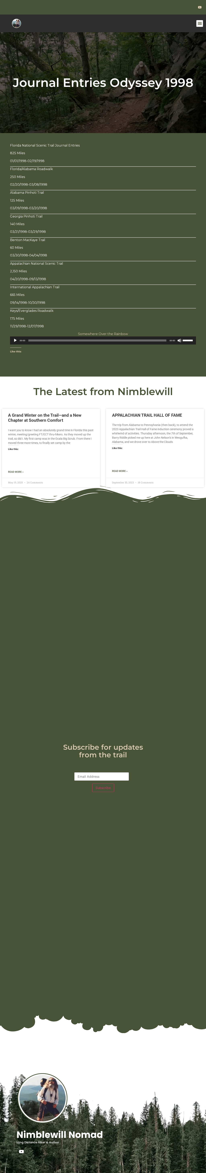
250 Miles (17, 177)
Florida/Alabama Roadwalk (31, 169)
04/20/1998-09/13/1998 (28, 279)
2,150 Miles (18, 271)
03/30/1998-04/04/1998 (28, 255)
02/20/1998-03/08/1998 (28, 184)
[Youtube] (21, 1152)
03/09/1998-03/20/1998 (28, 208)
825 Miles (17, 153)
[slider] (188, 340)
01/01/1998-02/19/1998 (27, 161)
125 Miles (17, 200)
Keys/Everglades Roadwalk (32, 311)
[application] (103, 340)
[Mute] (179, 340)
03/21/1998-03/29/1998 (28, 232)
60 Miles (16, 248)
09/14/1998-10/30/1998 (27, 303)
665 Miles (17, 295)
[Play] (15, 340)
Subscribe (103, 788)
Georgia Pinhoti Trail (26, 216)
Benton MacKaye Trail (27, 240)
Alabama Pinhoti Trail (27, 193)
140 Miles (17, 224)
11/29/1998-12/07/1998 (27, 326)
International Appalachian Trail (35, 287)
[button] (199, 23)
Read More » (16, 471)
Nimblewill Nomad (59, 1134)
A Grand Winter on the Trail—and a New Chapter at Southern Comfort (44, 418)
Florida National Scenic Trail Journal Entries (45, 145)
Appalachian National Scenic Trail (36, 263)
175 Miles (17, 319)
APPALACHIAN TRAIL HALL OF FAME (147, 415)
